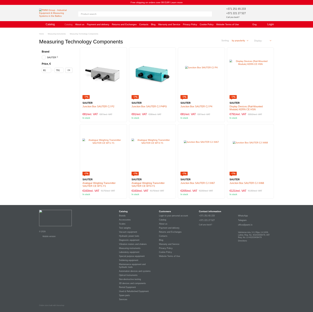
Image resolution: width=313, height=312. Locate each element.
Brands (122, 215)
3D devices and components (132, 283)
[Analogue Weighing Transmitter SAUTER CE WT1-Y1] (103, 151)
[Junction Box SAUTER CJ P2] (103, 74)
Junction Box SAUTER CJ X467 (197, 183)
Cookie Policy (207, 24)
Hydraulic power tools (129, 236)
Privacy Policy (190, 24)
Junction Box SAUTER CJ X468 (247, 183)
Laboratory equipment (129, 252)
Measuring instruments (130, 248)
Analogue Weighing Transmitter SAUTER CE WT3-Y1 (148, 184)
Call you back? (232, 17)
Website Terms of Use (227, 24)
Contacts (143, 24)
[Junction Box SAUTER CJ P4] (201, 74)
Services (123, 299)
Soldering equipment (128, 260)
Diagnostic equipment (129, 240)
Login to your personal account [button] (173, 215)
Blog (153, 24)
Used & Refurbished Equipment (134, 291)
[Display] (268, 40)
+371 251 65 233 (236, 8)
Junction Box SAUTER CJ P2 (98, 106)
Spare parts (124, 295)
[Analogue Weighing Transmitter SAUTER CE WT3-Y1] (152, 151)
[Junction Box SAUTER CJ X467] (201, 151)
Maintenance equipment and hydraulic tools (132, 265)
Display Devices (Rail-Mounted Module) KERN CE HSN (246, 108)
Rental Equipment (127, 287)
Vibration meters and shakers (133, 244)
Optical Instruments (128, 275)
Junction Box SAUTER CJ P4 (196, 106)
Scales (122, 224)
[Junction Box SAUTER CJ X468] (250, 151)
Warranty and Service (169, 24)
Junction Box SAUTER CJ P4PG (149, 106)
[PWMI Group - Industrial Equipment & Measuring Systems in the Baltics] (55, 218)
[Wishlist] (254, 13)
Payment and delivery (98, 24)
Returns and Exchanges (124, 24)
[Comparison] (262, 13)
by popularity (238, 40)
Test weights (125, 228)
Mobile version (49, 236)
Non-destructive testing (130, 279)
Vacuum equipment (128, 232)
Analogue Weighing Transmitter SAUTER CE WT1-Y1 (99, 184)
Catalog (69, 24)
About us (79, 24)
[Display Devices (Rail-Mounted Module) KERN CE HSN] (250, 74)
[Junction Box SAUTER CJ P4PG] (152, 74)
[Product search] (209, 14)
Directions (242, 241)
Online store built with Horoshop (51, 305)
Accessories (125, 220)
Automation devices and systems (135, 271)
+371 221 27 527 (236, 13)
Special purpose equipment (132, 256)
